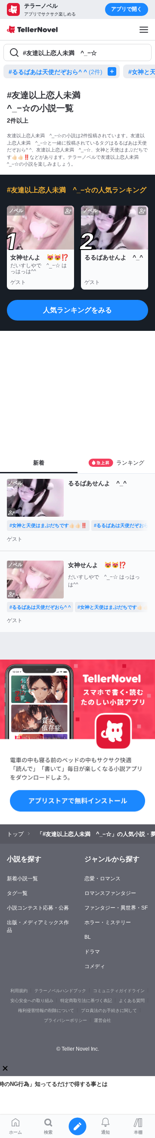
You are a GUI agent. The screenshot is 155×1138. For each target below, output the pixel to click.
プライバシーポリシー (65, 1020)
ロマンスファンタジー (110, 893)
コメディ (94, 966)
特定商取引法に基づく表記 (86, 1000)
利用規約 (19, 990)
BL (87, 937)
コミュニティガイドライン (119, 990)
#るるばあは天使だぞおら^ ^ (55, 71)
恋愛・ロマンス (102, 879)
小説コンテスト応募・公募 (38, 908)
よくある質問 (132, 1000)
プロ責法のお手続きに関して (109, 1010)
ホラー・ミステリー (107, 922)
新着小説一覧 (22, 879)
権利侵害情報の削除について (46, 1010)
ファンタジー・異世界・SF (116, 908)
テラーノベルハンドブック (60, 990)
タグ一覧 (17, 893)
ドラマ (92, 952)
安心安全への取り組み (31, 1000)
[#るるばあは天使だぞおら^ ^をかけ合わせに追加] (114, 71)
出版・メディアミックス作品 (38, 926)
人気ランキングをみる (77, 310)
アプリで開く (126, 9)
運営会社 (102, 1020)
